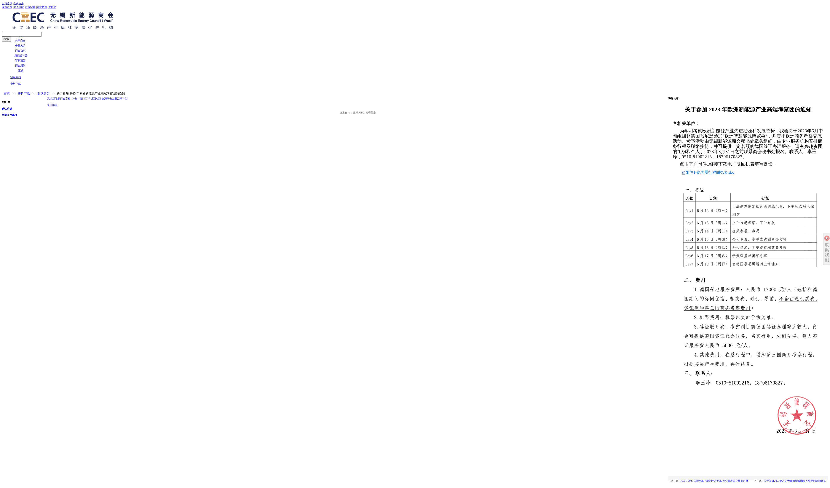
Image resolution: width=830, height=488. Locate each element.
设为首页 (7, 7)
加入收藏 (18, 7)
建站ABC (358, 112)
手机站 (52, 7)
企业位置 (42, 7)
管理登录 (371, 112)
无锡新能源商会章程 (58, 98)
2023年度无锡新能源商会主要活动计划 (105, 98)
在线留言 (30, 7)
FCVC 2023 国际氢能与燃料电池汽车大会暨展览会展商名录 (714, 480)
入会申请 (77, 98)
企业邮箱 (52, 104)
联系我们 (15, 77)
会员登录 (7, 3)
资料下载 (15, 83)
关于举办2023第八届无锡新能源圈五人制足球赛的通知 (795, 480)
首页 (7, 93)
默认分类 (44, 93)
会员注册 (18, 3)
